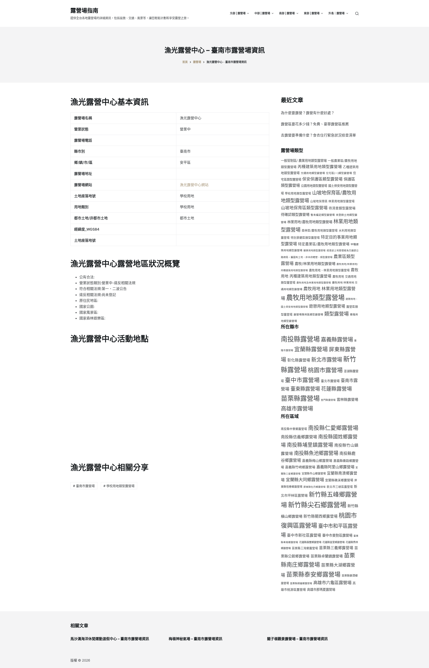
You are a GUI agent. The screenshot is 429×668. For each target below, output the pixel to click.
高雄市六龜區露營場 (332, 582)
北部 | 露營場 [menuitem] (238, 13)
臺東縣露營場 (305, 389)
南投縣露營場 (300, 339)
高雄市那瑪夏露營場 (321, 589)
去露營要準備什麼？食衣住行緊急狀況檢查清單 (318, 135)
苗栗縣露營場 (300, 398)
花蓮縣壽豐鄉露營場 (310, 542)
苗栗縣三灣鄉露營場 (305, 548)
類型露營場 (336, 314)
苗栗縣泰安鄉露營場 (313, 574)
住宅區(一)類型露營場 (339, 173)
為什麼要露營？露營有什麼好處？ (307, 113)
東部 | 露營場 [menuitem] (312, 13)
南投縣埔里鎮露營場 (310, 445)
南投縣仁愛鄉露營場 (333, 427)
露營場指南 (84, 10)
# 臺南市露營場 (84, 486)
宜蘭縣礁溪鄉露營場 (339, 480)
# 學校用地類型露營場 (119, 486)
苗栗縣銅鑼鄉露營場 (301, 583)
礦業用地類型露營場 (314, 250)
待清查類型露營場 (342, 208)
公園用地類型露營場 (314, 185)
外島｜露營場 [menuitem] (336, 13)
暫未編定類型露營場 (323, 214)
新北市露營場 (326, 359)
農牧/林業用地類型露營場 (315, 263)
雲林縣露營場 (347, 399)
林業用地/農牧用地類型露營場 (309, 222)
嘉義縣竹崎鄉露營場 (300, 467)
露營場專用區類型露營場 (308, 314)
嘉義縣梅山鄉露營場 (317, 461)
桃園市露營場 (325, 370)
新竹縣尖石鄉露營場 (317, 505)
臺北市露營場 (330, 381)
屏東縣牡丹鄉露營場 (314, 486)
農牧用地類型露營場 (315, 297)
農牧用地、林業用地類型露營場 (329, 270)
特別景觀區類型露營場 (305, 237)
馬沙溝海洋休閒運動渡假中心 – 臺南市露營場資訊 (109, 638)
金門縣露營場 (328, 400)
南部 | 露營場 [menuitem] (287, 13)
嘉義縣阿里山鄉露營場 (335, 466)
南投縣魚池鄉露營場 (316, 453)
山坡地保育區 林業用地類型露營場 (332, 201)
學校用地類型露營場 (298, 193)
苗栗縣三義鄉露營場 (336, 548)
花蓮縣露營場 (336, 389)
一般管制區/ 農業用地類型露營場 (304, 160)
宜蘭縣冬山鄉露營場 (314, 473)
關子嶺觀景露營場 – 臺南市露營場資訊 (297, 638)
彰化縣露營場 (298, 360)
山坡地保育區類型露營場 (304, 207)
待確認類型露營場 (295, 214)
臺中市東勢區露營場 (337, 535)
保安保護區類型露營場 (322, 179)
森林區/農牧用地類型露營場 (320, 230)
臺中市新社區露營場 (304, 535)
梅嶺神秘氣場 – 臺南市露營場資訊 (195, 638)
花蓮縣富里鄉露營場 (333, 542)
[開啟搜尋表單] (357, 13)
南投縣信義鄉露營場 (299, 437)
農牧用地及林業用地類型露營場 (314, 282)
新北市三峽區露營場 (340, 486)
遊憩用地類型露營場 (327, 306)
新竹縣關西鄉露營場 (320, 516)
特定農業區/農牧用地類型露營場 (323, 244)
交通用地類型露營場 (313, 173)
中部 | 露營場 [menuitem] (262, 13)
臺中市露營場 (302, 379)
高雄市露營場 (297, 408)
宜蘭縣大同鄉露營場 (305, 479)
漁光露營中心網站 (194, 185)
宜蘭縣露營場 (311, 349)
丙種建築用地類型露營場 (320, 166)
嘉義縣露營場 (337, 339)
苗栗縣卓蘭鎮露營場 (327, 556)
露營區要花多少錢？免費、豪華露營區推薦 (315, 124)
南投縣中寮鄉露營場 (294, 429)
